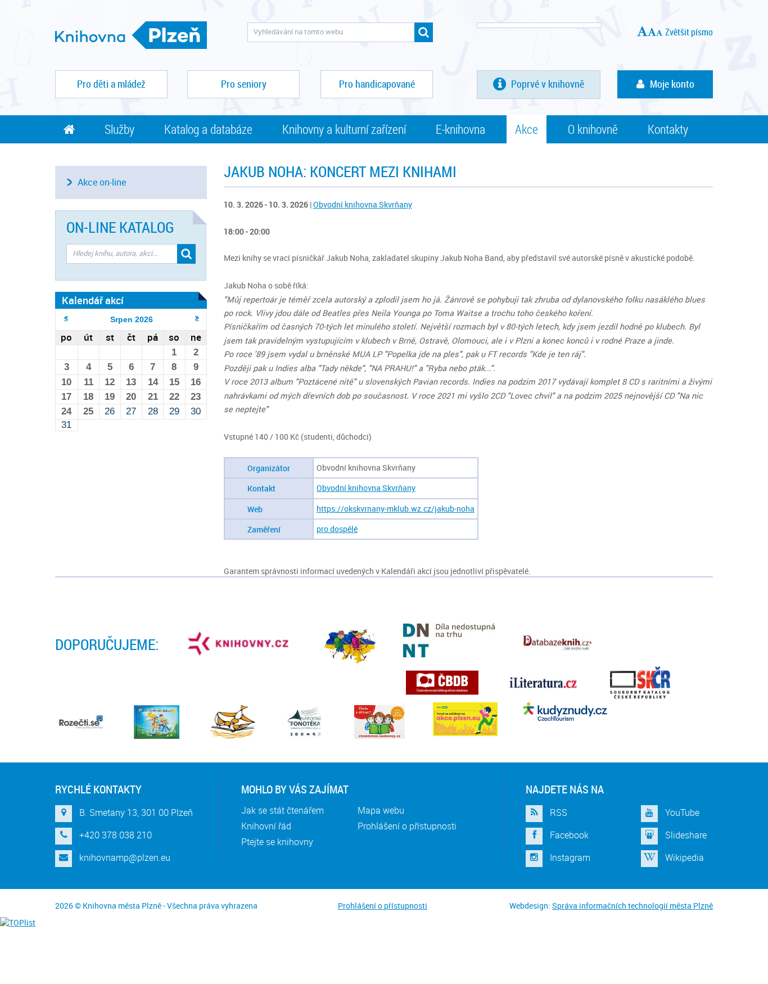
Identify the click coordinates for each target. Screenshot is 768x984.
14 (153, 382)
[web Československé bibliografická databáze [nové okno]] (442, 682)
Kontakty (668, 129)
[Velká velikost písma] (642, 31)
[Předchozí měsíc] (66, 318)
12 (110, 382)
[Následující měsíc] (197, 318)
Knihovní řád (266, 826)
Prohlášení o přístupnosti (407, 826)
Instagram (570, 857)
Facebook (569, 835)
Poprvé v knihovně (546, 84)
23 (196, 396)
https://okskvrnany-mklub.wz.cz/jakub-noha (396, 508)
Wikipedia (684, 857)
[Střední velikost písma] (652, 32)
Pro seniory (243, 84)
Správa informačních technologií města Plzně (632, 905)
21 (153, 396)
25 (88, 411)
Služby (119, 129)
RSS (558, 812)
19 (110, 396)
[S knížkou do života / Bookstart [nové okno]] (232, 722)
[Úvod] (69, 129)
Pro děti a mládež (111, 84)
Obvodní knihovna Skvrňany (362, 204)
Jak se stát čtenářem (282, 810)
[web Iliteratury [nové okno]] (543, 682)
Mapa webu (381, 810)
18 (88, 396)
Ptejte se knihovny (277, 842)
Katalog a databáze (208, 129)
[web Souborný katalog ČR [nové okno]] (640, 682)
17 (66, 396)
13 (131, 382)
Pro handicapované (377, 84)
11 (88, 382)
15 (174, 382)
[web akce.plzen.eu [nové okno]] (465, 719)
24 (66, 411)
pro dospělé (337, 528)
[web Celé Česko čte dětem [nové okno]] (156, 722)
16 (196, 382)
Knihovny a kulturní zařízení (344, 129)
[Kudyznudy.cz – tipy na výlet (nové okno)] (565, 711)
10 (66, 382)
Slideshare (686, 835)
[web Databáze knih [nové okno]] (557, 643)
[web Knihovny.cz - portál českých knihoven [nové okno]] (239, 643)
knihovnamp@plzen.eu (124, 857)
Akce (526, 129)
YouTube (682, 812)
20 (131, 396)
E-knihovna (460, 129)
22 (174, 396)
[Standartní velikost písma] (659, 32)
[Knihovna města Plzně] (131, 35)
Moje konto (672, 84)
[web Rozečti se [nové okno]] (80, 722)
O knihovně (593, 129)
